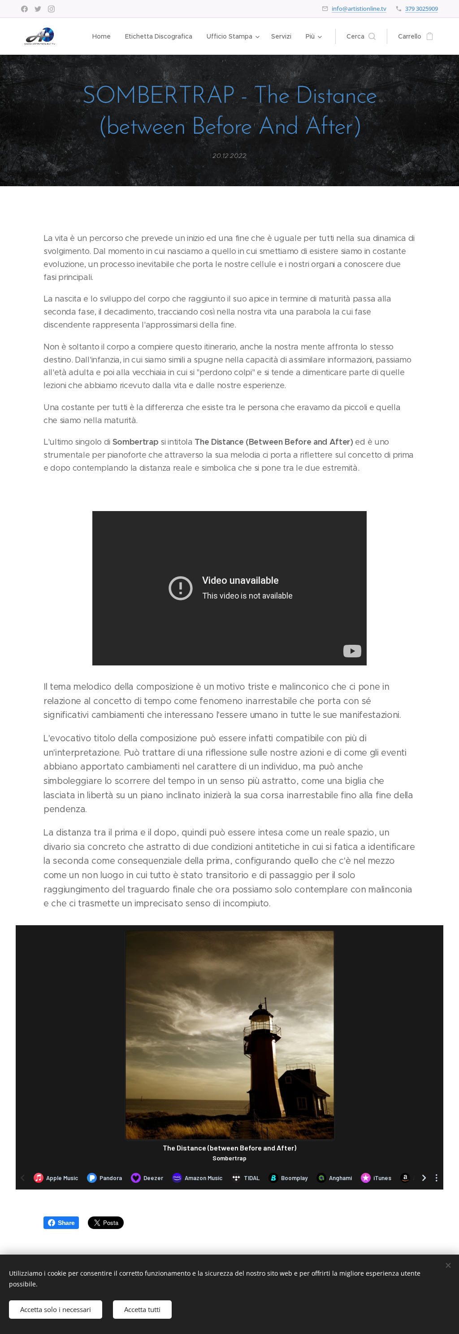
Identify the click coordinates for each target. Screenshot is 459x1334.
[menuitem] (104, 36)
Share (66, 1222)
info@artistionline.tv (359, 8)
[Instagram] (51, 9)
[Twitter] (37, 9)
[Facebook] (24, 9)
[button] (361, 36)
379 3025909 (421, 8)
